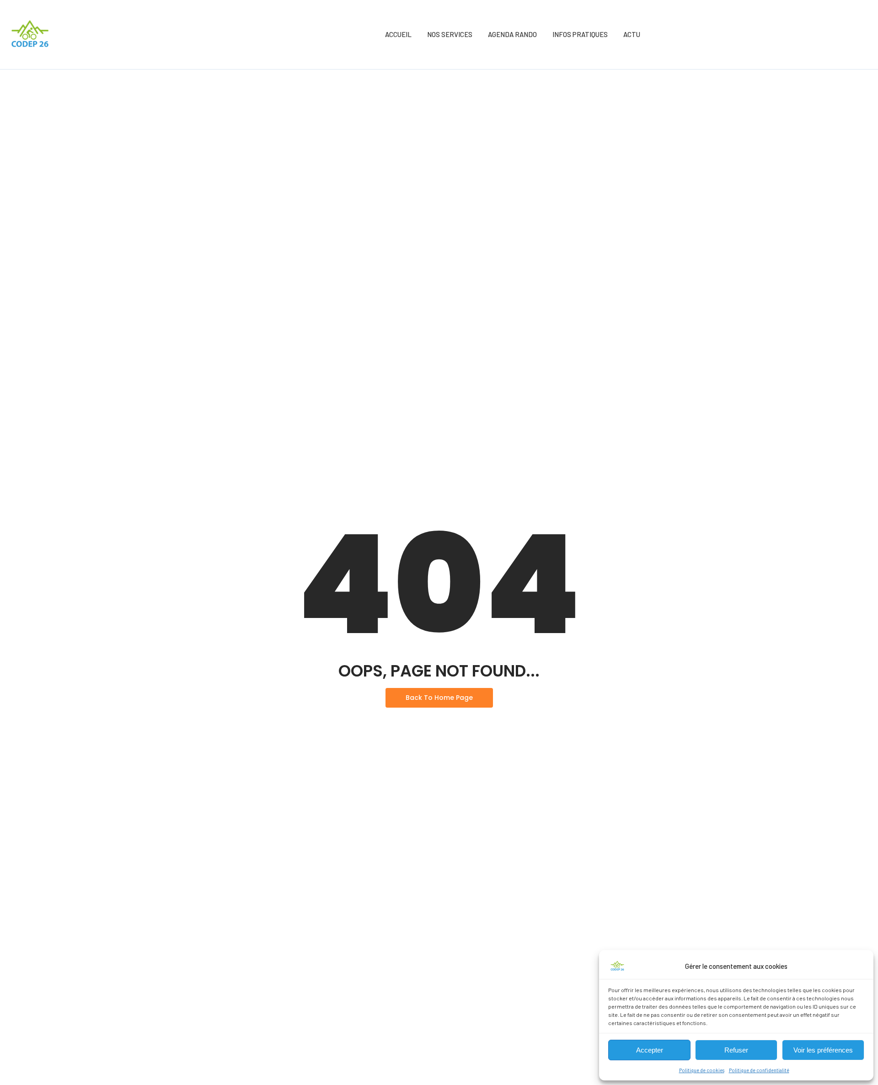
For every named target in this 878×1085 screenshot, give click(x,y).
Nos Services (449, 34)
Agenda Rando (512, 34)
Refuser (736, 1050)
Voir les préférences (823, 1050)
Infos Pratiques (580, 34)
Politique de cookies (701, 1070)
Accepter (649, 1050)
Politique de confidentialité (759, 1070)
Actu (631, 34)
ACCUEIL (398, 34)
